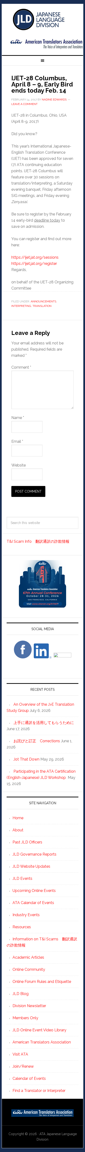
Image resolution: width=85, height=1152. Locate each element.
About (18, 830)
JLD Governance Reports (34, 854)
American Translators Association (42, 1042)
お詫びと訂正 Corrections (36, 741)
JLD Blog (21, 993)
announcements (43, 301)
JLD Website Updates (31, 866)
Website (18, 465)
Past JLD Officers (27, 842)
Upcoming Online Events (34, 890)
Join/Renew (23, 1066)
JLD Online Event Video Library (39, 1030)
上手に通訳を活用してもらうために (43, 722)
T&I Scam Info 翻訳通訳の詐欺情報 (38, 541)
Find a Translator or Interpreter (39, 1090)
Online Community (29, 969)
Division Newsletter (29, 1006)
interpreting (21, 306)
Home (18, 818)
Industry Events (26, 915)
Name (17, 417)
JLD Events (22, 878)
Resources (22, 927)
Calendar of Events (29, 1078)
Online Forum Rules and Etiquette (42, 981)
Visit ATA (20, 1054)
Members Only (25, 1018)
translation (42, 306)
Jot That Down (26, 759)
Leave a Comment (24, 104)
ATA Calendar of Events (33, 902)
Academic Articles (28, 957)
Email (17, 441)
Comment (21, 367)
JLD (42, 19)
